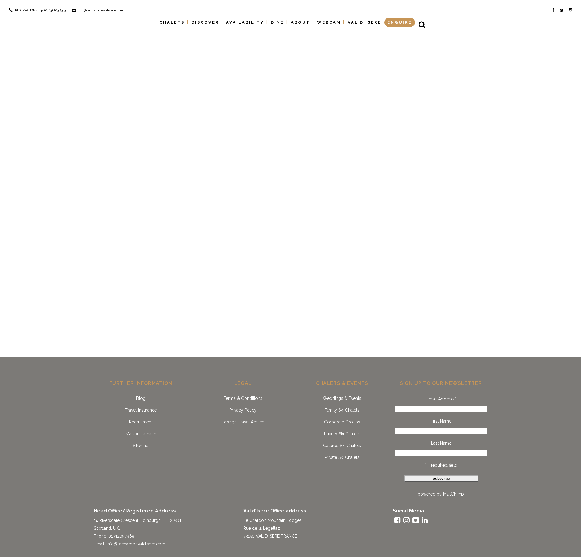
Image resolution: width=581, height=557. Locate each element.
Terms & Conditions (243, 398)
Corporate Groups (342, 421)
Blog (141, 398)
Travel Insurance (141, 410)
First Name (441, 421)
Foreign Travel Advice (243, 421)
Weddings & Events (342, 398)
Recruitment (141, 421)
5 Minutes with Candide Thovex (386, 41)
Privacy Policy (243, 410)
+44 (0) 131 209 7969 (52, 10)
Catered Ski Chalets (342, 445)
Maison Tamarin (141, 433)
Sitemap (141, 445)
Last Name (441, 443)
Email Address (441, 398)
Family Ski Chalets (341, 410)
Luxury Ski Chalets (342, 433)
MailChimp (453, 494)
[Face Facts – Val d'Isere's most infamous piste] (277, 78)
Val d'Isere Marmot (247, 277)
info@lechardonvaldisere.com (136, 544)
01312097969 (121, 536)
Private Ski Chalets (341, 457)
